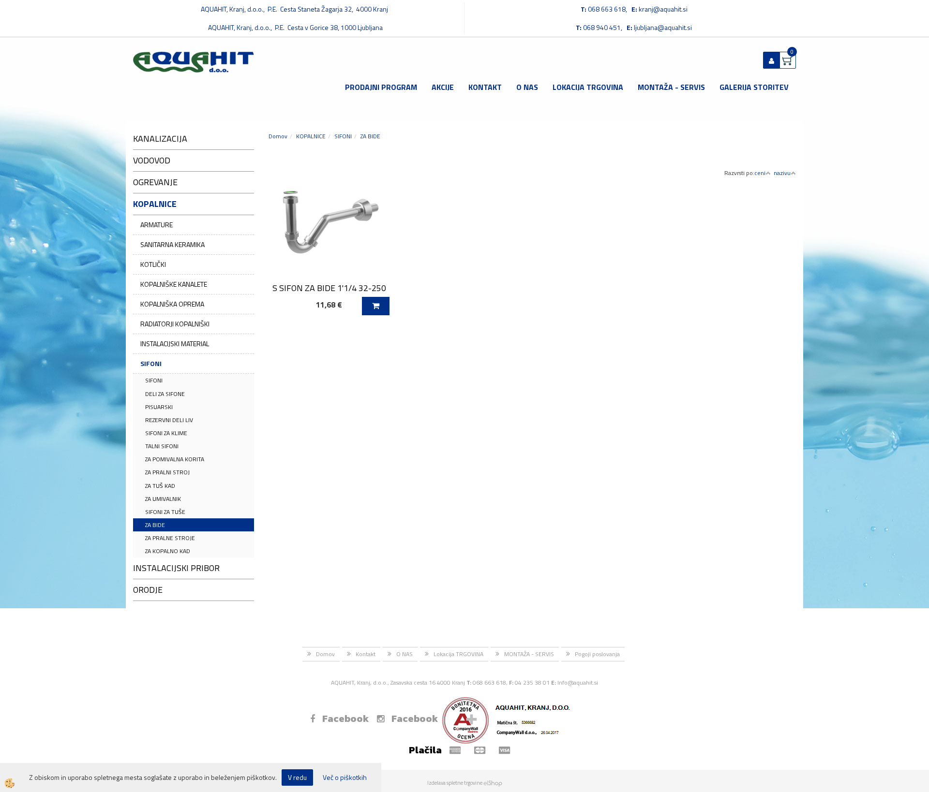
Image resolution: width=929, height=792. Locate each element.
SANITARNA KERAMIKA (172, 244)
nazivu (782, 172)
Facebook (345, 718)
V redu (297, 777)
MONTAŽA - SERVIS (671, 87)
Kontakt (485, 87)
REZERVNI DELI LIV (169, 420)
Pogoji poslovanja (597, 654)
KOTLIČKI (153, 264)
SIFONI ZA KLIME (166, 433)
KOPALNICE (311, 136)
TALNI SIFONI (162, 446)
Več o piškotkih (345, 777)
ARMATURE (156, 225)
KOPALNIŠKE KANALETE (173, 284)
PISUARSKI (159, 406)
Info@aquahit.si (577, 682)
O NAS (527, 87)
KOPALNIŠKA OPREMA (172, 304)
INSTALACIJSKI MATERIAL (174, 343)
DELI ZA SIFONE (165, 393)
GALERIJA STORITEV (754, 87)
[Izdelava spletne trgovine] (492, 783)
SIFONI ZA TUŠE (165, 511)
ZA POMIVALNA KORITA (174, 459)
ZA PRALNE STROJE (170, 538)
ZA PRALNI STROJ (167, 472)
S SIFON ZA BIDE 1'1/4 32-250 (329, 287)
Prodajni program (381, 87)
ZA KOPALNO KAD (167, 551)
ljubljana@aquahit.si (663, 27)
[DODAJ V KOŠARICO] (376, 306)
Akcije (443, 87)
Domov (278, 136)
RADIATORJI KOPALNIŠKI (175, 324)
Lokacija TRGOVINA (588, 87)
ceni (759, 172)
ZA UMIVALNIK (163, 498)
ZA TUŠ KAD (160, 485)
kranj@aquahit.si (663, 9)
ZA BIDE (155, 524)
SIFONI (151, 363)
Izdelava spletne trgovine (454, 783)
